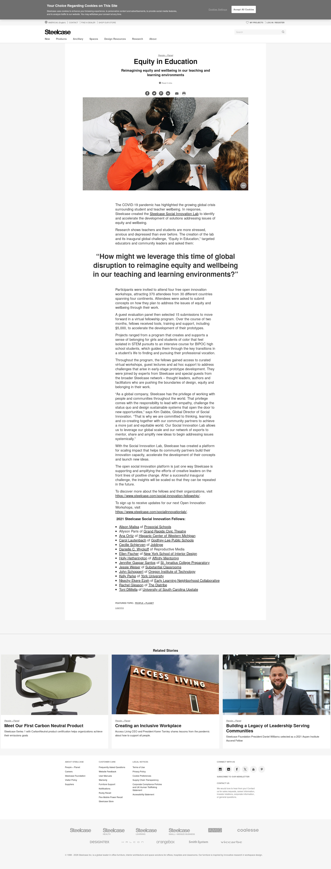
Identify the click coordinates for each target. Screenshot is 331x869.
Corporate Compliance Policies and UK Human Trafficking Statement (147, 787)
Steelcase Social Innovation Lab (174, 213)
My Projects (256, 22)
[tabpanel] (165, 143)
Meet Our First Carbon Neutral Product (43, 725)
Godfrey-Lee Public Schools (172, 540)
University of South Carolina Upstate (170, 589)
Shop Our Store (107, 22)
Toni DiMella (128, 589)
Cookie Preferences (142, 775)
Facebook (236, 769)
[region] (165, 10)
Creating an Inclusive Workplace (148, 725)
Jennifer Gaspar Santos (137, 562)
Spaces (93, 38)
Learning (119, 607)
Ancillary (78, 38)
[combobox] (260, 32)
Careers (69, 771)
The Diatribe (157, 584)
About (153, 38)
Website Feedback (107, 771)
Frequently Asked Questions (112, 767)
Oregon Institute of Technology (171, 571)
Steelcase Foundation (75, 775)
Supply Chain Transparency (146, 780)
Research (137, 38)
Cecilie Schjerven (132, 544)
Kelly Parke (127, 575)
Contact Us (223, 783)
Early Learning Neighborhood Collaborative (187, 580)
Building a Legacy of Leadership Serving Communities (267, 728)
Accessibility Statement (143, 794)
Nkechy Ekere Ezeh (134, 580)
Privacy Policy (139, 771)
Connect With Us (226, 762)
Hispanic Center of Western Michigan (167, 535)
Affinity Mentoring (165, 557)
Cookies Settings (218, 9)
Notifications (104, 788)
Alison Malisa (129, 526)
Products (61, 38)
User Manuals (105, 775)
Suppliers (69, 784)
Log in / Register (275, 22)
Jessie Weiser (129, 566)
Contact (73, 22)
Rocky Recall (105, 792)
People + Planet (165, 55)
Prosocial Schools (157, 526)
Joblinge (157, 544)
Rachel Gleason (131, 584)
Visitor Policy (71, 780)
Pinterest (261, 769)
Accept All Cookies (243, 9)
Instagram (220, 769)
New (47, 38)
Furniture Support (107, 784)
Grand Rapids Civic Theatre (165, 531)
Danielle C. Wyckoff (134, 548)
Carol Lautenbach (132, 540)
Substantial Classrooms (163, 566)
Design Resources (115, 38)
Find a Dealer (88, 22)
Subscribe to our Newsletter (233, 777)
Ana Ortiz (126, 535)
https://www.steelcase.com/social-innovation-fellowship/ (157, 495)
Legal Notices (140, 762)
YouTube (253, 769)
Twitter (245, 769)
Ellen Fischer (129, 553)
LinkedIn (228, 769)
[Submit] (283, 31)
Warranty (103, 780)
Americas (57, 22)
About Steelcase (74, 762)
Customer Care (107, 762)
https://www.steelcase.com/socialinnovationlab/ (151, 511)
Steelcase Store (106, 801)
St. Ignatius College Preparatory (185, 562)
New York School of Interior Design (170, 553)
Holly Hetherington (133, 557)
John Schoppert (131, 571)
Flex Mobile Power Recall (111, 797)
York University (152, 575)
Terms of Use (139, 767)
